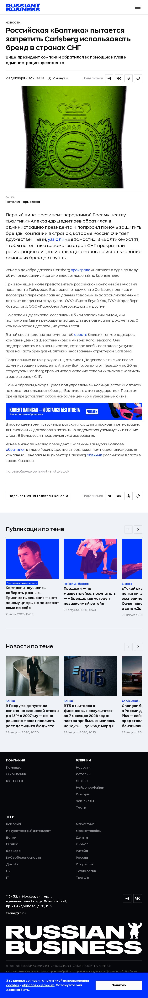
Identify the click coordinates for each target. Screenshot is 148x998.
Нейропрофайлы (90, 787)
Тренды (82, 877)
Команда (13, 767)
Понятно (119, 985)
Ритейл (82, 850)
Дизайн (12, 864)
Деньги (82, 837)
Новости (13, 22)
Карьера (13, 850)
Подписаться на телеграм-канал (37, 496)
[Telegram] (127, 898)
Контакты (14, 780)
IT (7, 877)
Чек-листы (85, 801)
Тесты (81, 807)
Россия (82, 857)
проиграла (80, 270)
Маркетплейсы (88, 830)
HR (8, 871)
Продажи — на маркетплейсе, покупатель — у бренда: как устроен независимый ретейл (90, 596)
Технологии (86, 871)
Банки (11, 837)
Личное (82, 844)
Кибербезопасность (23, 857)
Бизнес (12, 844)
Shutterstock (59, 471)
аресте (80, 334)
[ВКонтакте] (137, 898)
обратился (15, 449)
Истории (83, 774)
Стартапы (84, 864)
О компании (16, 774)
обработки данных (38, 985)
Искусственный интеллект (28, 830)
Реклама (13, 824)
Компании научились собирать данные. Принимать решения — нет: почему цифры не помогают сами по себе (32, 598)
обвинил (94, 455)
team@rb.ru (16, 913)
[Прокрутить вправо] (138, 529)
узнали (56, 239)
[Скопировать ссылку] (138, 78)
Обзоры (83, 794)
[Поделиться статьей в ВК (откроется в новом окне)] (119, 78)
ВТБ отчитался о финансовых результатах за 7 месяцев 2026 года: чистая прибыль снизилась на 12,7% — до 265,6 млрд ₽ (89, 716)
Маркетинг (85, 824)
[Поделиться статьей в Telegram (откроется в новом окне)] (109, 78)
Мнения (82, 780)
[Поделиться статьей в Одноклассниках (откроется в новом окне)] (128, 78)
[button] (138, 7)
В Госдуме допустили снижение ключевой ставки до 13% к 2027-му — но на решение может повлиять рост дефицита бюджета (32, 716)
